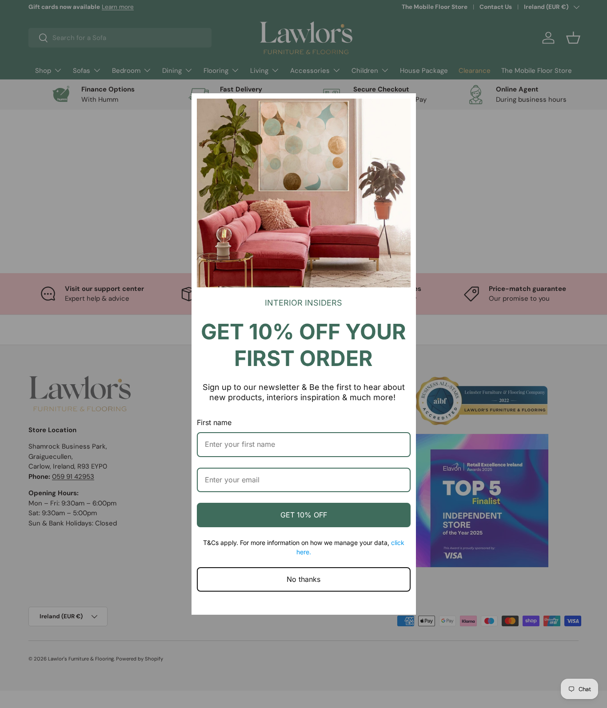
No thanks (303, 579)
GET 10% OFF (303, 514)
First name (214, 422)
